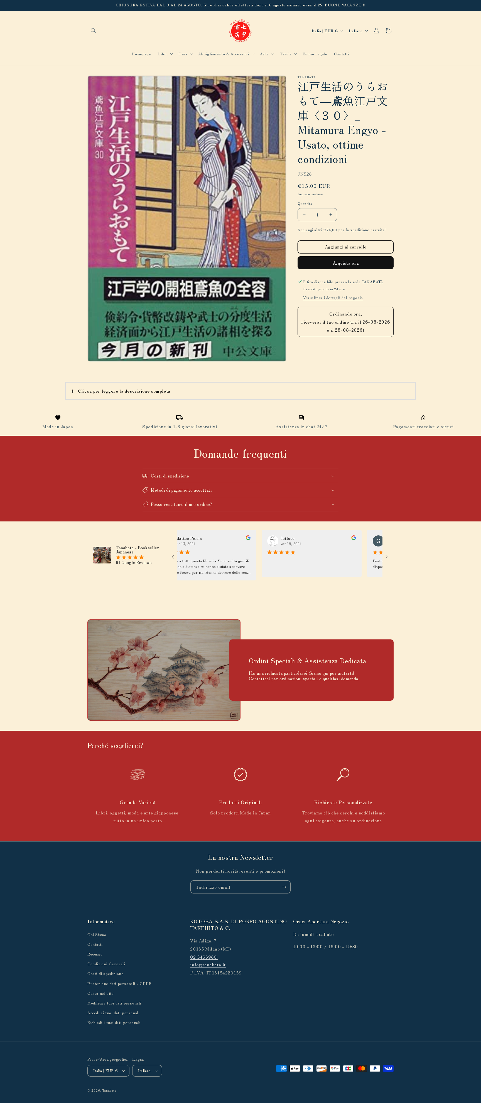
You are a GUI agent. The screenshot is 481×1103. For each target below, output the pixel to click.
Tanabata (109, 1090)
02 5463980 (204, 956)
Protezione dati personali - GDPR (119, 983)
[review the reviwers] (217, 538)
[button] (93, 30)
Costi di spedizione (105, 973)
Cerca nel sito (100, 993)
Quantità (305, 203)
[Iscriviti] (284, 886)
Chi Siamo (96, 934)
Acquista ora (346, 262)
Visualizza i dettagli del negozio (333, 297)
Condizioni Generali (106, 963)
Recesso (94, 954)
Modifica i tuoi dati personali (114, 1003)
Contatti (95, 944)
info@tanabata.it (208, 964)
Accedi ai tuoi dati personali (113, 1012)
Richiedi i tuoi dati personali (114, 1022)
